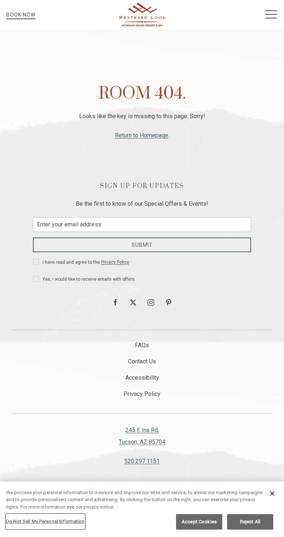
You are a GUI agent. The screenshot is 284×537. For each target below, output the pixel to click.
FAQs (142, 345)
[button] (271, 15)
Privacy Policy (115, 262)
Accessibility (142, 377)
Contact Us (142, 361)
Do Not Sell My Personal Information (45, 521)
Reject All (250, 521)
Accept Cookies (199, 521)
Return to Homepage (141, 135)
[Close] (272, 493)
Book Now (21, 15)
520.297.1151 (142, 461)
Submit (142, 245)
